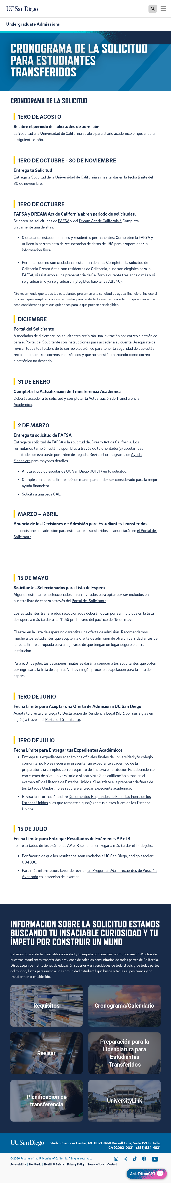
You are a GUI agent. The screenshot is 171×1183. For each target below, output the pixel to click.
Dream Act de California (111, 441)
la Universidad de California (74, 177)
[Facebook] (144, 1159)
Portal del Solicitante (42, 341)
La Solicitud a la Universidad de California (48, 133)
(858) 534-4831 (148, 1147)
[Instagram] (116, 1159)
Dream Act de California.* (100, 220)
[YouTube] (154, 1159)
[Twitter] (125, 1159)
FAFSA (63, 220)
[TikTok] (135, 1159)
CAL (56, 494)
